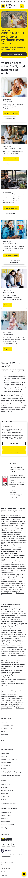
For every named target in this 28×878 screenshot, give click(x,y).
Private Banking (5, 818)
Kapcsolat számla (9, 292)
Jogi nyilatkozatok (5, 868)
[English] (24, 1)
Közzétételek (4, 734)
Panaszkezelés (5, 753)
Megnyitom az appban (11, 113)
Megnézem (7, 304)
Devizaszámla (8, 335)
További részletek (9, 118)
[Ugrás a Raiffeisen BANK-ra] (8, 6)
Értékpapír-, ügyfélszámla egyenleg (11, 772)
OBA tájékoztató (5, 765)
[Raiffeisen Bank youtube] (8, 845)
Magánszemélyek (6, 812)
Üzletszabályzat (5, 865)
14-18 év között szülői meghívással (14, 261)
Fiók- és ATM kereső (6, 728)
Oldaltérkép (4, 872)
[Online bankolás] (22, 6)
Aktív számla (7, 101)
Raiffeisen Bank (6, 718)
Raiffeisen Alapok (6, 834)
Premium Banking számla (12, 148)
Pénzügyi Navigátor (6, 762)
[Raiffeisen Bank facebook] (3, 845)
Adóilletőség (4, 793)
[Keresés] (15, 1)
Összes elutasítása (14, 452)
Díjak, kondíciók (5, 784)
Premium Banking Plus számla (13, 194)
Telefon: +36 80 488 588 (7, 725)
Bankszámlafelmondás (7, 800)
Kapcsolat (4, 722)
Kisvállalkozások (5, 821)
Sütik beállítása (14, 443)
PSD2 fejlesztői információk (8, 803)
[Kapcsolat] (21, 1)
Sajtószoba (4, 737)
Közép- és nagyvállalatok (8, 824)
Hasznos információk (7, 790)
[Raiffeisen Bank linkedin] (13, 845)
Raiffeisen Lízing (5, 831)
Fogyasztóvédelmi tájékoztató (9, 759)
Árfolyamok (4, 787)
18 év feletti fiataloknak (11, 255)
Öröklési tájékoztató (6, 769)
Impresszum (4, 875)
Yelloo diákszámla (9, 243)
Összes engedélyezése (14, 448)
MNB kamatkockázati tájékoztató (10, 775)
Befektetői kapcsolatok (7, 744)
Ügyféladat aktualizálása (8, 797)
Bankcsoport (4, 741)
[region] (14, 439)
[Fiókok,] (18, 1)
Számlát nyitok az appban (14, 54)
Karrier (3, 731)
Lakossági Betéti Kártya (8, 700)
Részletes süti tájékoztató (18, 439)
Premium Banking (6, 815)
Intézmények (4, 828)
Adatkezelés (4, 756)
